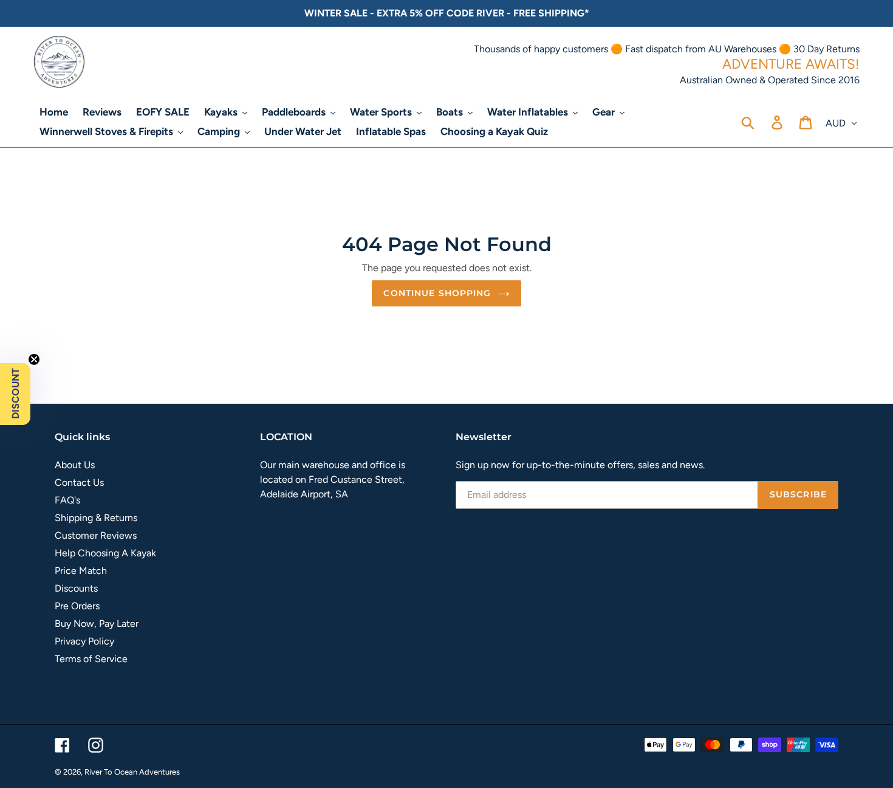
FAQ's (67, 500)
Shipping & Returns (96, 518)
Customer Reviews (96, 535)
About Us (75, 465)
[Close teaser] (34, 359)
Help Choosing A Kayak (105, 553)
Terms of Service (91, 659)
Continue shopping (437, 293)
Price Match (81, 570)
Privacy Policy (84, 641)
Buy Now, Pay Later (97, 623)
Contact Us (79, 482)
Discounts (76, 588)
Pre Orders (77, 606)
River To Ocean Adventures (132, 771)
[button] (15, 394)
